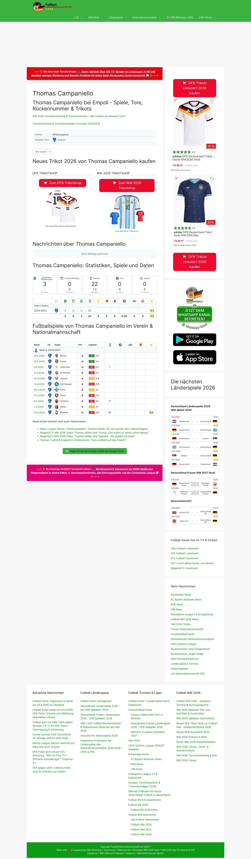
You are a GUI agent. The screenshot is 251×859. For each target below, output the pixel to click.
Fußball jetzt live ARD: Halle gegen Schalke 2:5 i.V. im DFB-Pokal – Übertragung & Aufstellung (53, 726)
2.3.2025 (39, 406)
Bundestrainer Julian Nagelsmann (190, 648)
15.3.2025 (39, 395)
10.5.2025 (39, 361)
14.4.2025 (39, 384)
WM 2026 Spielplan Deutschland (195, 718)
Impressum (109, 850)
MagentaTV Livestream (184, 568)
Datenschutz (124, 850)
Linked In (130, 853)
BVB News (177, 604)
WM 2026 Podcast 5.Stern (191, 737)
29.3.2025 (39, 389)
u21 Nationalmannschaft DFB (188, 673)
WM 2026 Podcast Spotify (150, 853)
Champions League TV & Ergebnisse (192, 614)
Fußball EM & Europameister (144, 799)
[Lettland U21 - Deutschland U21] (194, 511)
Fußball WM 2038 (141, 834)
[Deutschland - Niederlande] (194, 463)
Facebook (92, 853)
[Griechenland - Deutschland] (194, 445)
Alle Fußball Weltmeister (145, 819)
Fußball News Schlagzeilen (96, 701)
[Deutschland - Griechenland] (194, 428)
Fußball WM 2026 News (185, 619)
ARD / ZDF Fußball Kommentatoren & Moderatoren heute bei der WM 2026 (100, 727)
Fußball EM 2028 (138, 804)
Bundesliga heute (181, 594)
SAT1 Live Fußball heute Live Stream (192, 563)
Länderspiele (116, 17)
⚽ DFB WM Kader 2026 (179, 17)
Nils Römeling (94, 850)
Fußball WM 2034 (141, 829)
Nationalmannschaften (144, 17)
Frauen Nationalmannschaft (187, 629)
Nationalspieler (179, 668)
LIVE (76, 17)
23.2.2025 (39, 412)
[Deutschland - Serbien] (194, 437)
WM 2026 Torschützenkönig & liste (196, 755)
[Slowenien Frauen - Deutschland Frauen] (194, 491)
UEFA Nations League (183, 644)
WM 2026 (93, 17)
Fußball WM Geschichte (142, 814)
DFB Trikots (205, 17)
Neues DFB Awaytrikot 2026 (192, 732)
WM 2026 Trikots (181, 624)
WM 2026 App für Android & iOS (178, 850)
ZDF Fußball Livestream (184, 553)
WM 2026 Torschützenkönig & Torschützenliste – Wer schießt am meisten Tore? (79, 116)
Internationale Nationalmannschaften (192, 639)
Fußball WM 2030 (141, 824)
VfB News (176, 609)
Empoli (61, 139)
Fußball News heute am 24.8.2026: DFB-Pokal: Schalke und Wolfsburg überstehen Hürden (53, 713)
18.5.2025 (39, 355)
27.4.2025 (39, 372)
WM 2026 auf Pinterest (111, 853)
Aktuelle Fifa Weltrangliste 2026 (99, 735)
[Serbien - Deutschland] (194, 454)
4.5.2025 (39, 367)
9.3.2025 (39, 401)
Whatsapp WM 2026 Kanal (146, 850)
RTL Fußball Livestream (184, 558)
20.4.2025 (39, 378)
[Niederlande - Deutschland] (194, 420)
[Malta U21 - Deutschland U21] (194, 519)
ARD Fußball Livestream (185, 548)
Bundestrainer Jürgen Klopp (187, 653)
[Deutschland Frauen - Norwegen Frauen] (194, 483)
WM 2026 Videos (186, 760)
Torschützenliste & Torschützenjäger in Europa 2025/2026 (66, 123)
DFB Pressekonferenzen (185, 658)
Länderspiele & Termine (184, 663)
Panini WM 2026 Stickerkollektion (195, 741)
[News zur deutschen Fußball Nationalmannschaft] (52, 6)
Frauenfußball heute (182, 634)
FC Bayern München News (186, 599)
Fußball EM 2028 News (144, 809)
